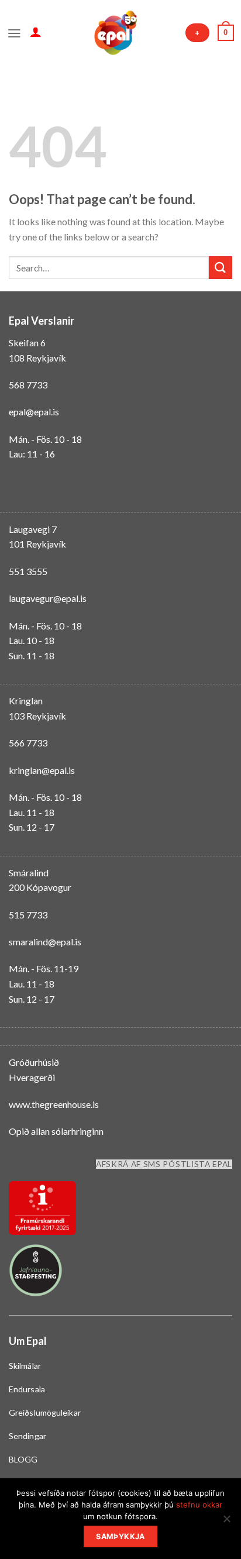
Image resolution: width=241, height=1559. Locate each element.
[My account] (36, 32)
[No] (226, 1522)
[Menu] (14, 32)
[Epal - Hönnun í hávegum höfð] (115, 33)
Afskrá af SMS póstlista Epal (164, 1164)
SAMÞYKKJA (120, 1536)
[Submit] (220, 267)
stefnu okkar (199, 1504)
